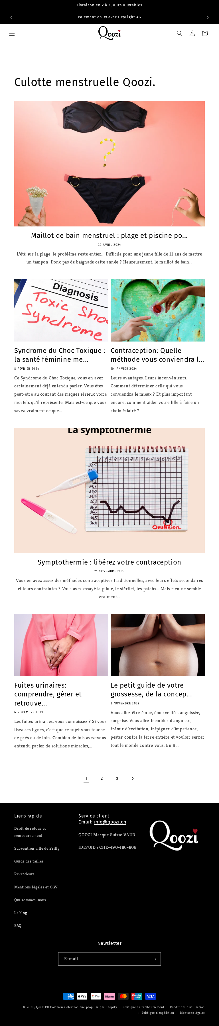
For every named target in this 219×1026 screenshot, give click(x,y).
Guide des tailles (29, 861)
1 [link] (87, 778)
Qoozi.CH (42, 1007)
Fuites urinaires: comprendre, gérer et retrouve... (48, 694)
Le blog (20, 912)
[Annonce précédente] (11, 17)
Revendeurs (24, 873)
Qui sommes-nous (30, 899)
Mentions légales (192, 1013)
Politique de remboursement (143, 1007)
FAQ (18, 925)
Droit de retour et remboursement (30, 832)
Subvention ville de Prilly (37, 848)
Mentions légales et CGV (36, 887)
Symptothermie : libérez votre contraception (109, 562)
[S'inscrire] (154, 959)
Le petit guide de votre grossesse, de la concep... (151, 689)
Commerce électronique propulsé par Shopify (83, 1007)
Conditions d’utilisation (187, 1007)
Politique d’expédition (158, 1013)
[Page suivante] (132, 778)
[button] (12, 33)
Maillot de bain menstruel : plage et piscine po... (109, 236)
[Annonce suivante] (208, 17)
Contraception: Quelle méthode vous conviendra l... (157, 355)
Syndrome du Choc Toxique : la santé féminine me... (60, 355)
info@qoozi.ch (110, 822)
